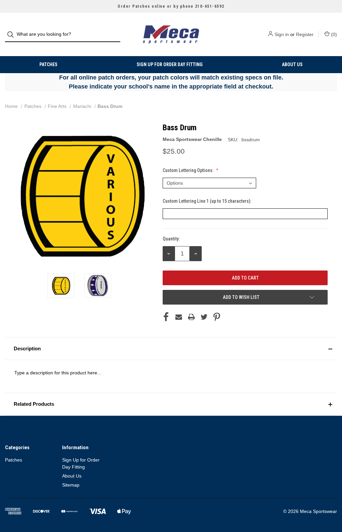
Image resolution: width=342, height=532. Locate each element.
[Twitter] (204, 317)
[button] (171, 348)
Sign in (282, 34)
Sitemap (70, 485)
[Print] (191, 317)
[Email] (178, 317)
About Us (292, 64)
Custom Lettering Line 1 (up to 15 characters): (207, 201)
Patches (48, 64)
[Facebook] (166, 317)
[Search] (12, 34)
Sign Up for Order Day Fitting (170, 64)
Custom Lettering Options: (188, 170)
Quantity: (171, 238)
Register (305, 34)
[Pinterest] (216, 317)
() (333, 34)
